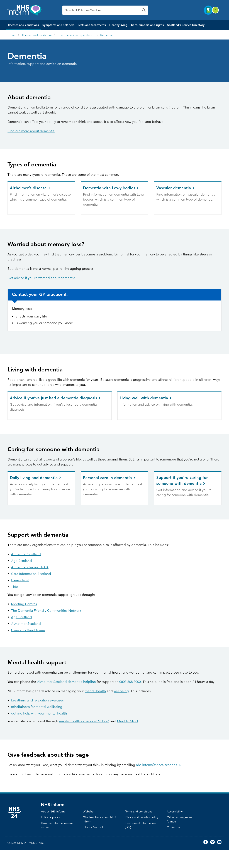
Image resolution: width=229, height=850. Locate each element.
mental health (95, 691)
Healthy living (118, 25)
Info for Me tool (93, 827)
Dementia (106, 35)
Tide (14, 587)
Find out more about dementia (31, 131)
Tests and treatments (92, 25)
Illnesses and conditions (23, 25)
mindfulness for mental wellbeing (36, 707)
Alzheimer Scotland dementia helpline (66, 682)
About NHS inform (53, 811)
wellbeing (121, 691)
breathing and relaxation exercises (37, 700)
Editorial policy (50, 817)
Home (12, 35)
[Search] (143, 10)
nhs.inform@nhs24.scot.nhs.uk (158, 765)
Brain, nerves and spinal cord (76, 35)
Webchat (88, 811)
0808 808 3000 (130, 682)
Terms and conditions (138, 811)
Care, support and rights (147, 25)
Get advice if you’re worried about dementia (42, 278)
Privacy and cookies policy (141, 817)
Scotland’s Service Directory (185, 25)
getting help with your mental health (39, 713)
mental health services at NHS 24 (84, 721)
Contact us (173, 827)
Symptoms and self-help (58, 25)
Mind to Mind (127, 721)
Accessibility (174, 811)
